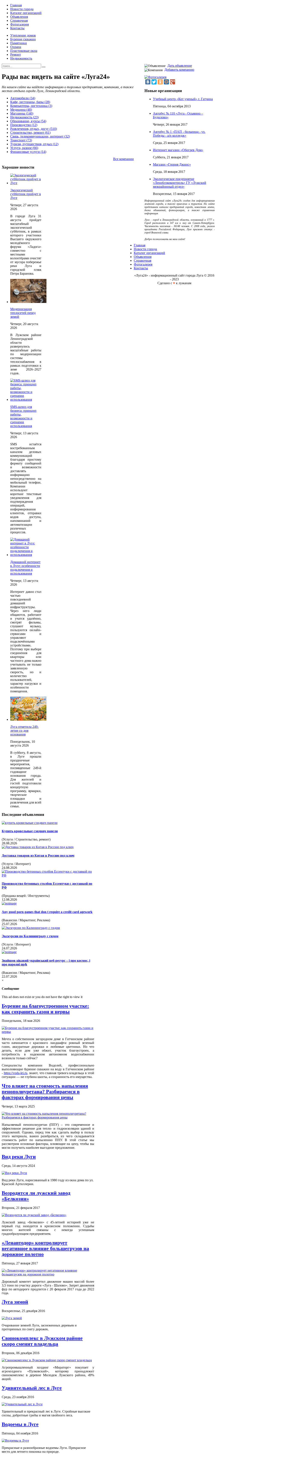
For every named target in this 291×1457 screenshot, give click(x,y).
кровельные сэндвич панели (30, 831)
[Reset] (43, 67)
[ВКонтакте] (147, 81)
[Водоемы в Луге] (15, 1440)
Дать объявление (179, 65)
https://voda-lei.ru (15, 1073)
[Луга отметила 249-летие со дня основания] (28, 719)
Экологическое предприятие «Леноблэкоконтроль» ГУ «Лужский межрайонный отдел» (179, 182)
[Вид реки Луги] (14, 1173)
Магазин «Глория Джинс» (172, 164)
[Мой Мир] (166, 81)
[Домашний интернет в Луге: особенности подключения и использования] (25, 555)
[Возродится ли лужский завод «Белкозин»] (34, 1215)
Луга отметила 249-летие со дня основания (24, 730)
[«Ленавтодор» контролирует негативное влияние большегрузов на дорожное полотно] (48, 1274)
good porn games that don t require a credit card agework (47, 912)
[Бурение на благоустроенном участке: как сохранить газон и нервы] (48, 1032)
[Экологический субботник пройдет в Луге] (25, 183)
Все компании (123, 159)
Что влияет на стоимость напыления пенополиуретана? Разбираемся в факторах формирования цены (45, 1091)
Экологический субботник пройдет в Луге (25, 194)
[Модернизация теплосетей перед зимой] (28, 302)
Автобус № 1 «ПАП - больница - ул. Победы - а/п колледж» (179, 133)
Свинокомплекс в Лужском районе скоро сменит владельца (42, 1341)
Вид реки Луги (19, 1156)
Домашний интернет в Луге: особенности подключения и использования (25, 567)
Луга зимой (15, 1302)
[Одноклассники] (160, 81)
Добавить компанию (179, 69)
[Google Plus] (172, 81)
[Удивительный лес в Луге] (22, 1404)
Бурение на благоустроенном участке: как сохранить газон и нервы (45, 1008)
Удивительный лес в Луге (32, 1388)
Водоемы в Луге (20, 1424)
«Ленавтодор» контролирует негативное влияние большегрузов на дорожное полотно (45, 1248)
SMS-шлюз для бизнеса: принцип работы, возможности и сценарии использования (23, 416)
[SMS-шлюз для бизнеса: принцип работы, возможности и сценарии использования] (25, 399)
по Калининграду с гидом (30, 936)
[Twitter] (154, 81)
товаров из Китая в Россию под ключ (38, 855)
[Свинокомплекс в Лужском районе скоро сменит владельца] (47, 1360)
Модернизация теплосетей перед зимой (23, 312)
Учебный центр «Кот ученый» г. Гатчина (183, 99)
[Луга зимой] (12, 1318)
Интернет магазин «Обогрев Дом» (178, 150)
